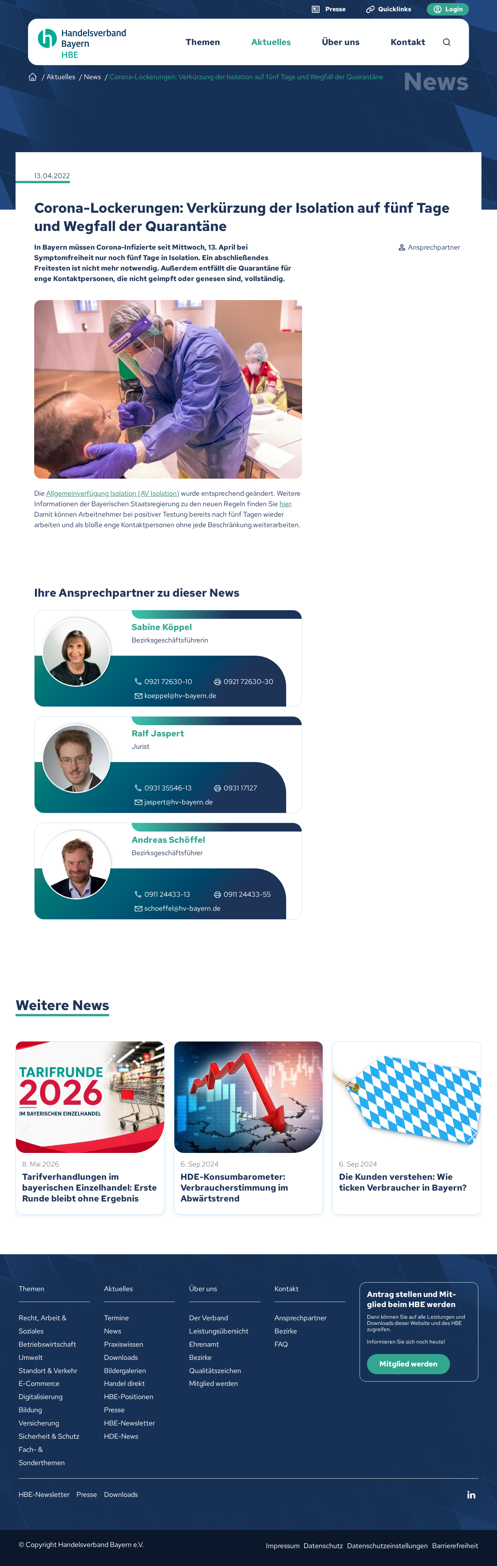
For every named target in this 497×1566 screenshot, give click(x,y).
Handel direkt (124, 1383)
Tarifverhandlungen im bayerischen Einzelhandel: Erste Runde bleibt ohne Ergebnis (89, 1187)
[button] (24, 1133)
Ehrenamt (204, 1344)
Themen (203, 42)
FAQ (281, 1344)
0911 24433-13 (167, 894)
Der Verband (208, 1317)
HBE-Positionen (128, 1396)
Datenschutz (323, 1545)
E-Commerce (39, 1383)
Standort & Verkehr (48, 1370)
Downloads (121, 1357)
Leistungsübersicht (218, 1330)
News (112, 1330)
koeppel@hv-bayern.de (180, 695)
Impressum (283, 1545)
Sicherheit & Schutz (49, 1436)
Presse (114, 1409)
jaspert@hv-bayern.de (178, 801)
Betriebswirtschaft (47, 1344)
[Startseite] (32, 77)
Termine (116, 1317)
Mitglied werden (213, 1383)
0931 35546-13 (168, 787)
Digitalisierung (41, 1396)
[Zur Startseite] (79, 42)
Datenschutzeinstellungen (387, 1545)
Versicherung (39, 1422)
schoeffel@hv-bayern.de (182, 908)
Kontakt (408, 42)
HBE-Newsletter (129, 1422)
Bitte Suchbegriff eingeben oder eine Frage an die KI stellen (447, 42)
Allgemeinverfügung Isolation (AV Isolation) (112, 493)
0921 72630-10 (168, 681)
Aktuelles (271, 42)
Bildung (30, 1409)
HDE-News (121, 1436)
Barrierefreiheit (455, 1545)
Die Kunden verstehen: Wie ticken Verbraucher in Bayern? (403, 1182)
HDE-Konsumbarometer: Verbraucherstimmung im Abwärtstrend (234, 1187)
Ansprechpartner (301, 1317)
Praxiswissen (123, 1344)
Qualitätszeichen (215, 1370)
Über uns (341, 42)
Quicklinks (394, 9)
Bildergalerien (125, 1370)
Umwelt (31, 1357)
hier (285, 503)
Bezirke (200, 1357)
